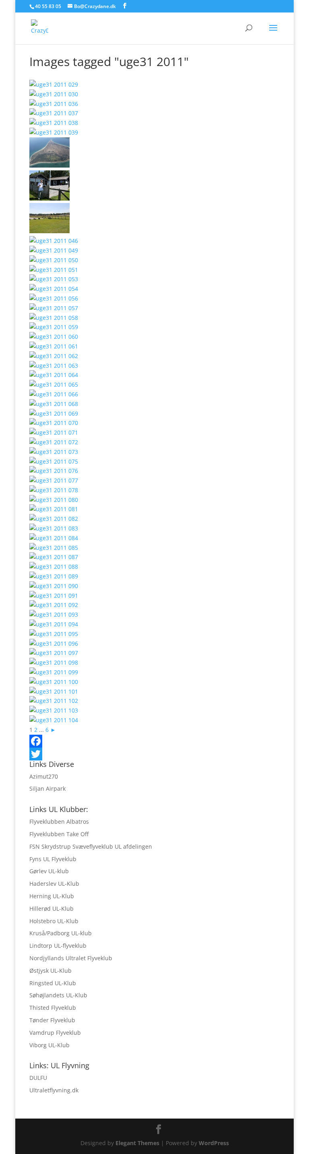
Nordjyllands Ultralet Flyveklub (70, 958)
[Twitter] (154, 754)
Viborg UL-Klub (49, 1045)
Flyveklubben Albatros (59, 821)
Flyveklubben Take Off (59, 834)
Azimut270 (43, 776)
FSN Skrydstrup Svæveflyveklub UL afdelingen (90, 846)
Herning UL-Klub (51, 896)
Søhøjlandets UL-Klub (58, 995)
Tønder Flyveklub (52, 1020)
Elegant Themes (137, 1143)
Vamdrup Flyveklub (55, 1032)
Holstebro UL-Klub (53, 921)
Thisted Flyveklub (52, 1007)
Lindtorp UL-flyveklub (58, 945)
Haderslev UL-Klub (54, 883)
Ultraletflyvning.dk (53, 1090)
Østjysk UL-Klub (50, 970)
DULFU (38, 1077)
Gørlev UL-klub (49, 871)
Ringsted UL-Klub (52, 983)
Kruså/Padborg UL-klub (60, 933)
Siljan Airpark (47, 788)
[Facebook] (154, 741)
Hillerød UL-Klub (51, 908)
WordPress (214, 1143)
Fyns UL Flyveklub (52, 859)
